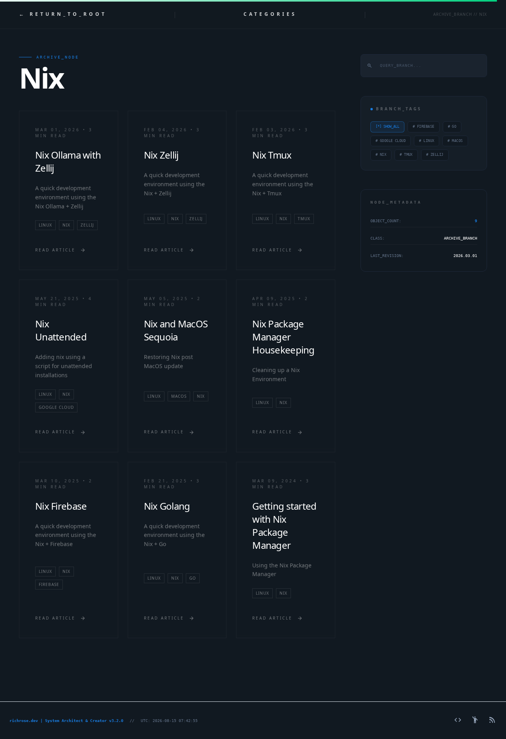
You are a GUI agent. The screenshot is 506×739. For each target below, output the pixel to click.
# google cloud (391, 141)
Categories (270, 14)
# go (452, 127)
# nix (381, 155)
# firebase (423, 127)
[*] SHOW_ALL (387, 127)
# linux (426, 141)
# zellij (435, 155)
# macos (455, 141)
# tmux (406, 155)
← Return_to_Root (63, 14)
